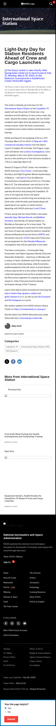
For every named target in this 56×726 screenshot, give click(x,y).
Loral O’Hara (39, 208)
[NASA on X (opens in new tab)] (18, 623)
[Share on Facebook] (13, 361)
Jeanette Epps (11, 217)
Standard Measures (36, 241)
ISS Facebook (44, 296)
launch (23, 177)
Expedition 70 (42, 108)
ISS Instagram (15, 300)
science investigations (34, 151)
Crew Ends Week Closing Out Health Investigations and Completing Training (24, 435)
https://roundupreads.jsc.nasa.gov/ (30, 309)
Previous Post (14, 389)
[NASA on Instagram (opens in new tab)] (12, 623)
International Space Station (22, 21)
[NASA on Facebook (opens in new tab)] (5, 623)
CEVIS (26, 238)
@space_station (29, 293)
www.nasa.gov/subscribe (30, 318)
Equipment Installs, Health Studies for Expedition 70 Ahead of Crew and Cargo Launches (24, 498)
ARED (41, 234)
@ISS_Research (12, 296)
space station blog (13, 293)
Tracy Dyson (25, 171)
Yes (9, 708)
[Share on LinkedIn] (19, 361)
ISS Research (12, 351)
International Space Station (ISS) (35, 347)
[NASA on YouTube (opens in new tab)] (24, 623)
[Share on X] (7, 361)
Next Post (9, 451)
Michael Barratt (25, 217)
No (9, 712)
